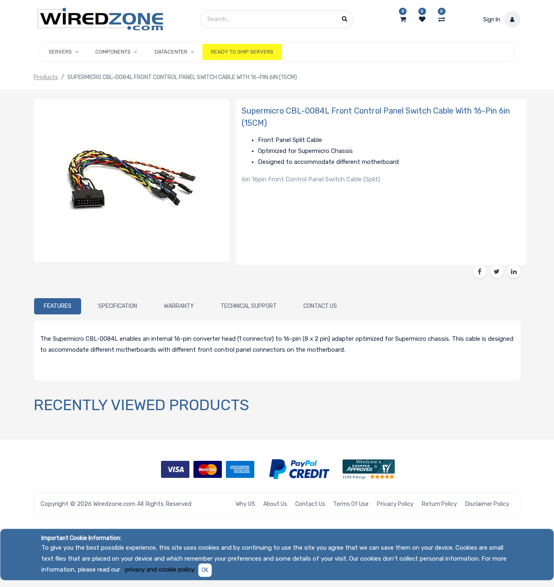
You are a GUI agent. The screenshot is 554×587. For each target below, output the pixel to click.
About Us (275, 504)
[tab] (57, 306)
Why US (245, 504)
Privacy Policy (395, 504)
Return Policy (439, 504)
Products (46, 77)
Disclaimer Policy (487, 504)
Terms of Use (351, 504)
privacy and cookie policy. (160, 569)
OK (205, 570)
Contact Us (310, 504)
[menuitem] (242, 52)
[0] (402, 19)
